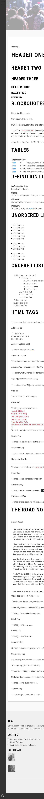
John (13, 166)
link (33, 349)
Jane (13, 163)
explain (32, 208)
